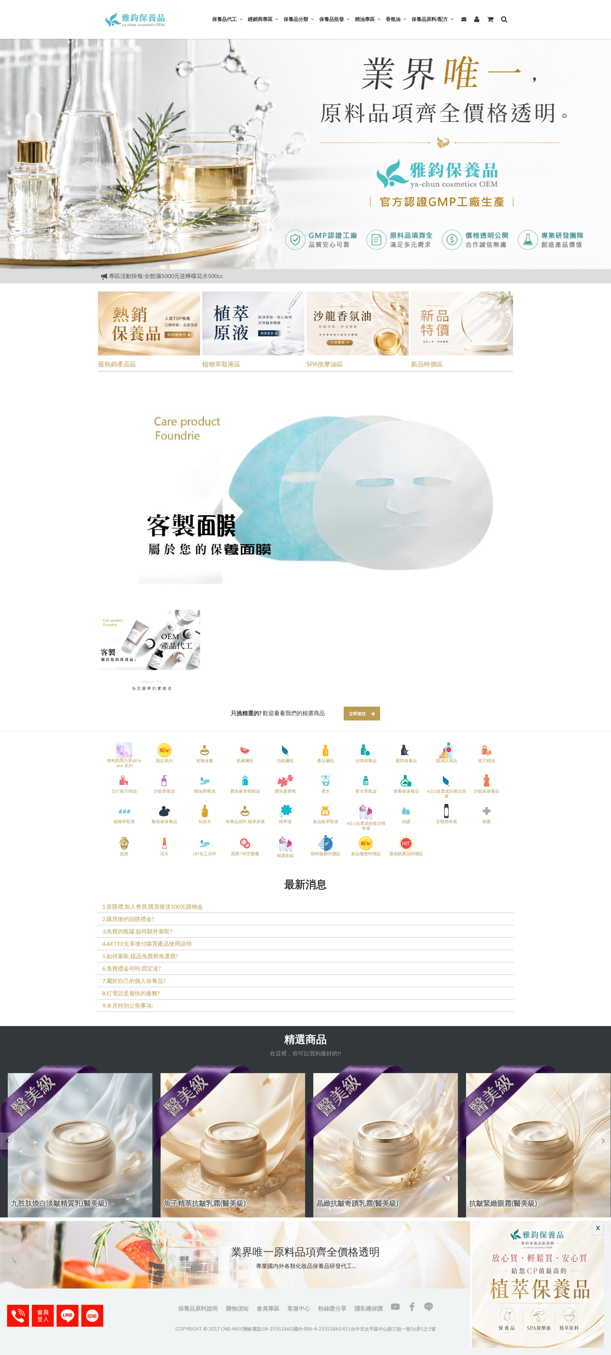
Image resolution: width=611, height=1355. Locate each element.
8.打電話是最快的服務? (131, 993)
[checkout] (43, 1316)
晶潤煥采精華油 (494, 1203)
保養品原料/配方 (430, 19)
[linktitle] (136, 18)
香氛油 (393, 19)
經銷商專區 (260, 19)
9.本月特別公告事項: (127, 1005)
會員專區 (268, 1308)
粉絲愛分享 (332, 1308)
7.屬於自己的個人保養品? (133, 980)
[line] (428, 1306)
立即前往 (357, 713)
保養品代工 (224, 19)
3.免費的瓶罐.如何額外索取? (137, 931)
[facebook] (412, 1306)
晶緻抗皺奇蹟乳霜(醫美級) (205, 1203)
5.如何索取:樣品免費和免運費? (140, 955)
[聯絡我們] (462, 19)
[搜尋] (503, 19)
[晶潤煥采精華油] (535, 1141)
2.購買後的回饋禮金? (128, 918)
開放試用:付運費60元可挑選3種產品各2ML (162, 275)
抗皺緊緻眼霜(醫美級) (350, 1203)
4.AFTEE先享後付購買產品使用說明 (147, 943)
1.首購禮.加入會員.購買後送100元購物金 (152, 906)
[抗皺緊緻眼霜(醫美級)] (382, 1141)
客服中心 (298, 1308)
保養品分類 (296, 19)
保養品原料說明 (198, 1308)
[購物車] (489, 19)
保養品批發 (331, 19)
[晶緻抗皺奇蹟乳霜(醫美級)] (229, 1141)
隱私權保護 (369, 1308)
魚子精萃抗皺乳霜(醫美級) (52, 1203)
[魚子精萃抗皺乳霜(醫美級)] (76, 1141)
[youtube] (395, 1306)
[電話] (18, 1316)
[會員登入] (475, 19)
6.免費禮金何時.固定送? (131, 968)
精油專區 (365, 19)
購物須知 (237, 1308)
